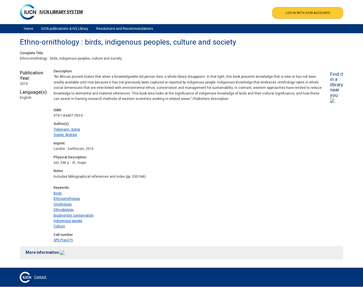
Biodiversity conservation (74, 215)
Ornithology (63, 204)
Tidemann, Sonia (67, 129)
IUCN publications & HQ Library (64, 29)
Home (28, 29)
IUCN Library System (61, 12)
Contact (40, 277)
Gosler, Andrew (65, 135)
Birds (58, 193)
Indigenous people (68, 221)
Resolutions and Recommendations (124, 29)
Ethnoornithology (67, 199)
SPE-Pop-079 (63, 240)
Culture (59, 226)
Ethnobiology (64, 210)
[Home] (28, 12)
